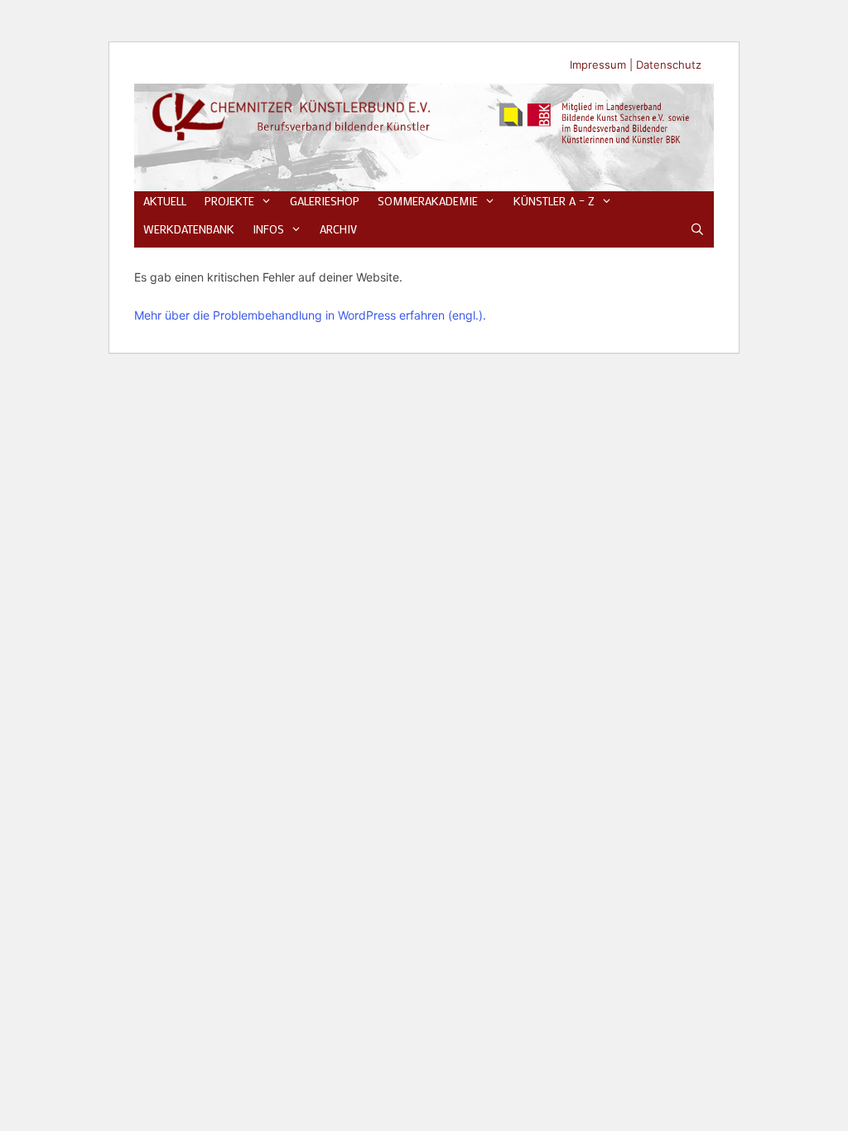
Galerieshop (324, 201)
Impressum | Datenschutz (635, 64)
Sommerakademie (428, 201)
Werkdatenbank (188, 229)
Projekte (229, 201)
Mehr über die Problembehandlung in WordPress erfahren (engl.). (310, 315)
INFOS (268, 229)
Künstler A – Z (554, 201)
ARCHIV (338, 229)
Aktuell (164, 201)
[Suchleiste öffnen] (697, 229)
